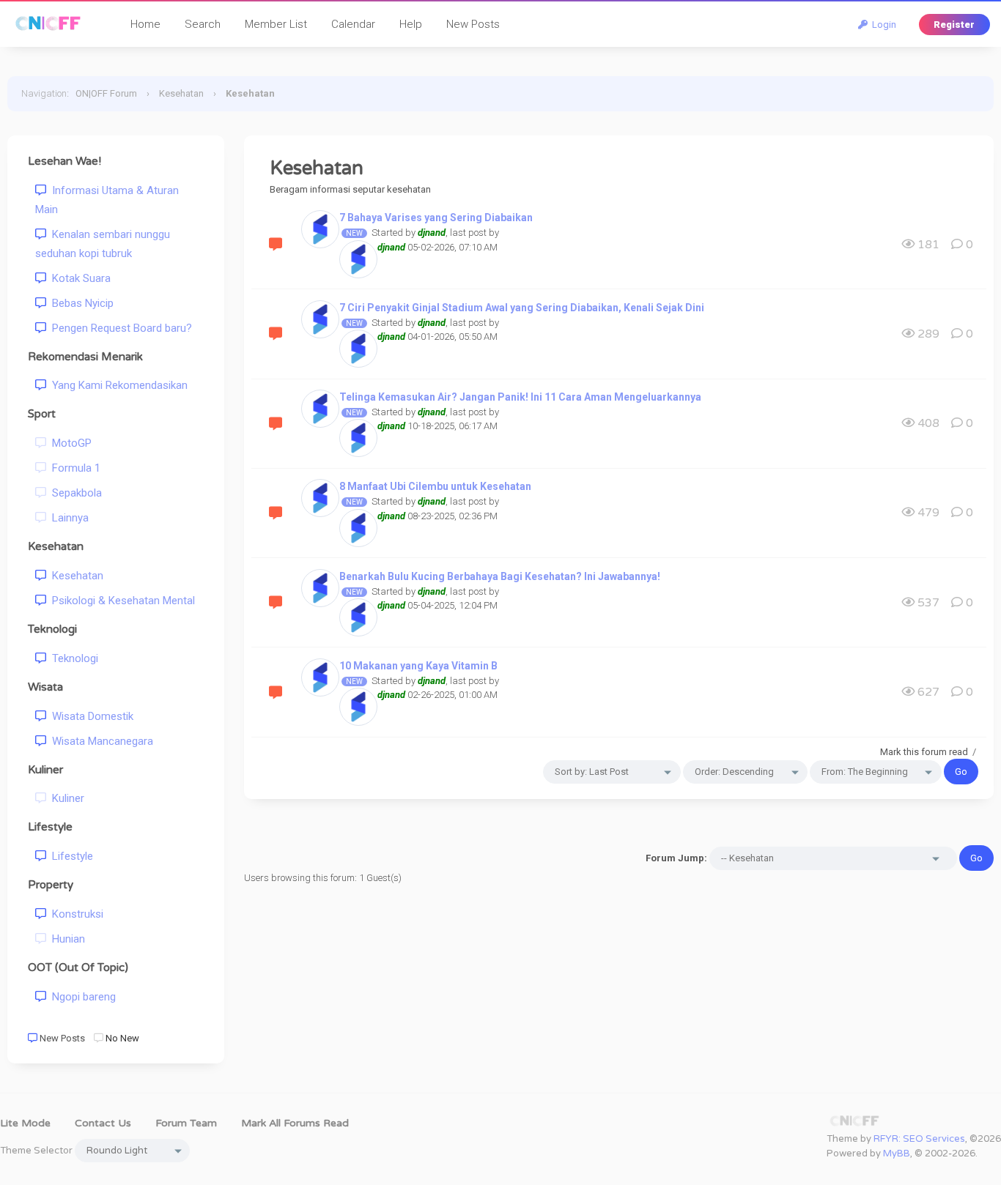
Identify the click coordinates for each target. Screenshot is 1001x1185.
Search (203, 24)
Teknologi (72, 658)
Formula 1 (73, 468)
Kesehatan (181, 93)
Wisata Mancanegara (99, 741)
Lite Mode (25, 1123)
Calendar (353, 24)
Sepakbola (74, 492)
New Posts (473, 24)
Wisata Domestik (89, 716)
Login (882, 24)
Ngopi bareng (81, 996)
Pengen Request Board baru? (119, 328)
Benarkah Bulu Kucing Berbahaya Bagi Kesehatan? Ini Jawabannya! (499, 576)
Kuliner (65, 798)
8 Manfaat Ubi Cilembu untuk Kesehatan (435, 486)
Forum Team (186, 1123)
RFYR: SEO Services (919, 1139)
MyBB (896, 1153)
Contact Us (103, 1123)
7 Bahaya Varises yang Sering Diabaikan (436, 217)
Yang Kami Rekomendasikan (117, 385)
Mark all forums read (295, 1123)
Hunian (65, 939)
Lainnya (67, 517)
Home (145, 24)
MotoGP (69, 443)
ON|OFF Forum (106, 93)
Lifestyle (69, 856)
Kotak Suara (78, 278)
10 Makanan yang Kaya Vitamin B (418, 666)
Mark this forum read (924, 751)
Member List (276, 24)
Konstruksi (74, 914)
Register (954, 24)
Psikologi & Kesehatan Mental (120, 600)
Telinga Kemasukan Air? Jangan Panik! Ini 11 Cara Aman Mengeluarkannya (520, 397)
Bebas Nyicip (80, 303)
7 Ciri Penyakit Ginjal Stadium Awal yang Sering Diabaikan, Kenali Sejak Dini (521, 307)
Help (410, 24)
